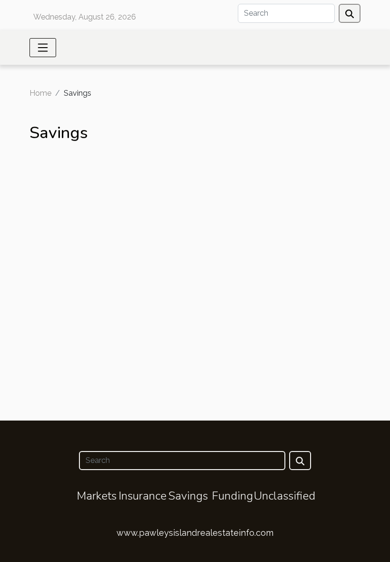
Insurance (142, 495)
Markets (97, 495)
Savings (188, 495)
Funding (232, 495)
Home (40, 93)
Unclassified (284, 495)
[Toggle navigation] (42, 47)
